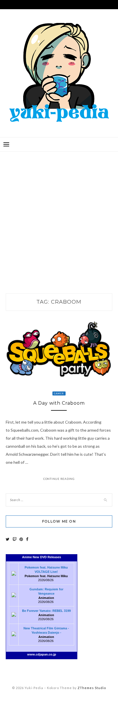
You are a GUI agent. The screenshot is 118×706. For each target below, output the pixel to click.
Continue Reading (59, 478)
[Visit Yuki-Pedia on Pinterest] (21, 539)
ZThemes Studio (92, 688)
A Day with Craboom (59, 403)
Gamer (59, 393)
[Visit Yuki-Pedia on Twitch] (15, 539)
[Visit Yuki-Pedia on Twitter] (7, 539)
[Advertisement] (59, 216)
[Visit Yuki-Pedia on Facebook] (27, 539)
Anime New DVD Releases (41, 557)
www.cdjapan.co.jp (41, 654)
